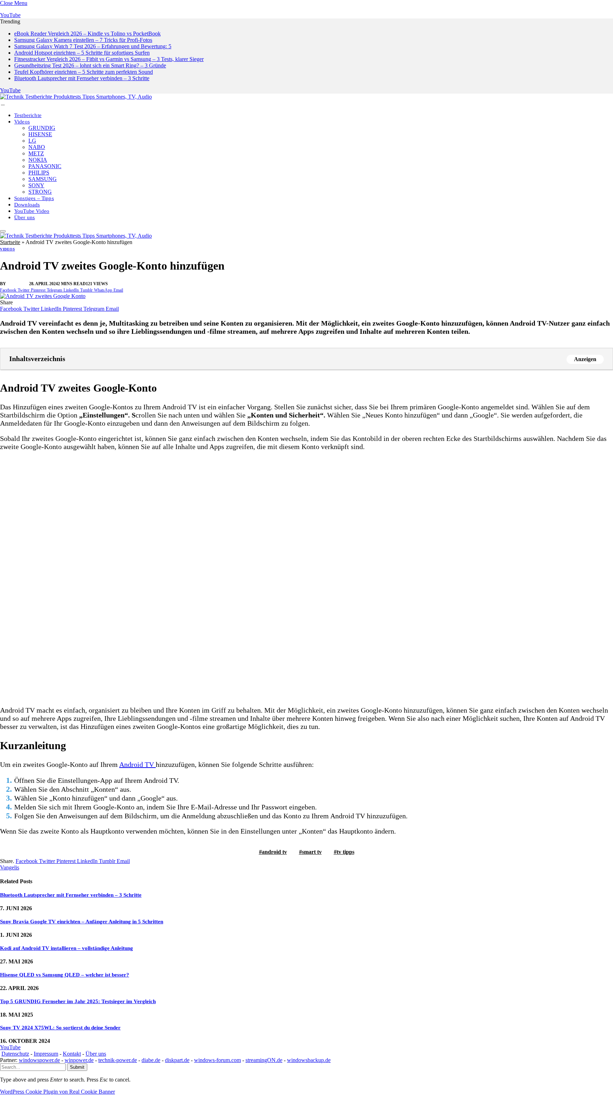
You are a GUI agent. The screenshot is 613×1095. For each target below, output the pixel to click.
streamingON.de (263, 1060)
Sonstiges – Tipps (34, 198)
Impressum (46, 1054)
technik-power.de (117, 1060)
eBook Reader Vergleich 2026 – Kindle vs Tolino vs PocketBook (87, 34)
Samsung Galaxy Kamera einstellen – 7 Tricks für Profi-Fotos (83, 40)
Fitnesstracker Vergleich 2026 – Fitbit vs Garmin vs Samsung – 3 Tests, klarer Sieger (109, 59)
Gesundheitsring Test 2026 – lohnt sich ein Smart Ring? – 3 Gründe (90, 65)
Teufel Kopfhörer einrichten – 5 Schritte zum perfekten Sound (83, 72)
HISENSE (40, 134)
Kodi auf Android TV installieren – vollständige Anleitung (66, 948)
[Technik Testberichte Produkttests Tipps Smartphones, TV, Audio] (76, 97)
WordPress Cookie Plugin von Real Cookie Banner (57, 1092)
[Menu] (3, 105)
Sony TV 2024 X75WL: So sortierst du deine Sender (60, 1027)
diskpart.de (177, 1060)
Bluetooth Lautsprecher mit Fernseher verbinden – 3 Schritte (81, 78)
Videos (22, 122)
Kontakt (72, 1054)
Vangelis (18, 283)
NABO (36, 147)
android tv (274, 852)
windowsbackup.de (309, 1060)
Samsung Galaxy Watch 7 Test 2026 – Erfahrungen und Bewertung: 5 (92, 46)
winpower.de (79, 1060)
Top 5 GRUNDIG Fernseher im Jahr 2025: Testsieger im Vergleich (78, 1001)
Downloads (27, 205)
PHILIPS (38, 173)
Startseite (10, 242)
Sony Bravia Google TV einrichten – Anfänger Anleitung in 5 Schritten (81, 921)
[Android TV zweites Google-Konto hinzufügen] (42, 296)
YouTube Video (31, 211)
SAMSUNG (42, 179)
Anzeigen (585, 359)
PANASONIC (44, 166)
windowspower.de (39, 1060)
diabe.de (151, 1060)
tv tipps (345, 852)
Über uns (24, 217)
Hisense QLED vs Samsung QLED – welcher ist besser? (64, 975)
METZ (36, 153)
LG (32, 141)
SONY (36, 185)
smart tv (312, 852)
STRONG (40, 192)
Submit (77, 1067)
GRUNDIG (41, 128)
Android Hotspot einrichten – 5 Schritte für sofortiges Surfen (82, 53)
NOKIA (37, 160)
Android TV (137, 764)
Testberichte (28, 115)
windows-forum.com (217, 1060)
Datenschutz (15, 1054)
